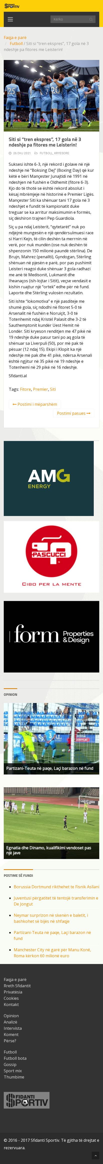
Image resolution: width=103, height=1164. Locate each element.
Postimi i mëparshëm (36, 404)
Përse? (10, 1041)
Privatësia (13, 992)
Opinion (11, 1015)
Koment (11, 1034)
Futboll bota (15, 1058)
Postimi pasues (71, 413)
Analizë (10, 1022)
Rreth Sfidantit (17, 985)
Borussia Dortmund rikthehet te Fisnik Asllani (56, 887)
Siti (53, 389)
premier (40, 389)
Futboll (16, 43)
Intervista (13, 1028)
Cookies (11, 998)
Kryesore (61, 153)
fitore (25, 389)
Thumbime (14, 1077)
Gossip (10, 1064)
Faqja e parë (15, 37)
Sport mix (13, 1071)
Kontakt (11, 1004)
